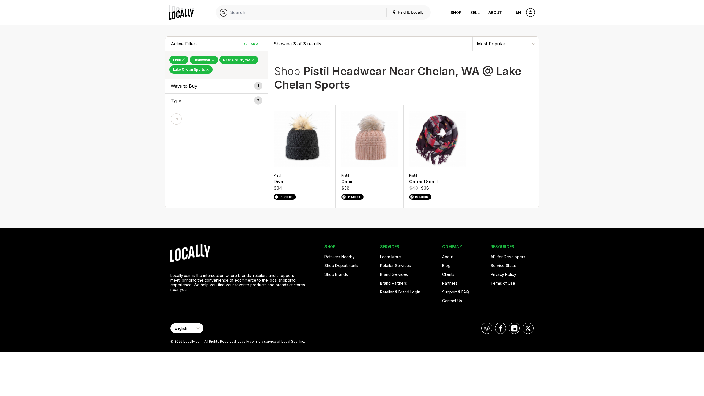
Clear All (253, 44)
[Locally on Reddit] (486, 328)
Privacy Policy (503, 274)
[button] (216, 86)
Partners (449, 283)
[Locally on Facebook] (500, 328)
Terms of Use (503, 283)
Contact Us (452, 300)
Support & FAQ (455, 292)
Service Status (504, 265)
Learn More (390, 256)
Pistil (177, 60)
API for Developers (508, 256)
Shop (455, 12)
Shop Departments (341, 265)
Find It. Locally (410, 12)
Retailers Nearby (339, 256)
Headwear (202, 60)
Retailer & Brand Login (400, 292)
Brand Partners (393, 283)
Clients (448, 274)
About (495, 12)
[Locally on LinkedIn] (514, 328)
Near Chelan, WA (237, 60)
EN (518, 12)
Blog (446, 265)
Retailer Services (395, 265)
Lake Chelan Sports (189, 69)
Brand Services (394, 274)
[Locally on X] (528, 328)
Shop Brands (336, 274)
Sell (475, 12)
